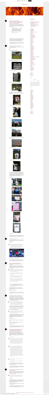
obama (16, 236)
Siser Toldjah (32, 63)
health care (22, 235)
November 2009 (32, 105)
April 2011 (31, 94)
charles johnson (12, 42)
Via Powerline (10, 242)
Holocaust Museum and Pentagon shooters (16, 24)
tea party (14, 43)
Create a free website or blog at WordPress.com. (20, 392)
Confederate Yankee (32, 35)
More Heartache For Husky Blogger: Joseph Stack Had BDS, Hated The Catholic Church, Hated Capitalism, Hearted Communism (15, 330)
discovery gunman (16, 42)
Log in (31, 73)
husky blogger (19, 42)
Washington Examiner (33, 68)
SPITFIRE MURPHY (24, 4)
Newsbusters (32, 55)
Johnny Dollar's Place (33, 47)
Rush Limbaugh (32, 62)
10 (22, 295)
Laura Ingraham (32, 49)
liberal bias (14, 260)
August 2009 (32, 107)
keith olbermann (13, 236)
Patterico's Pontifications (33, 59)
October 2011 (32, 90)
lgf (19, 292)
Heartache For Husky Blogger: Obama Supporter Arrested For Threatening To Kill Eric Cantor (15, 264)
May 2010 (31, 101)
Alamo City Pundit (32, 29)
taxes (19, 236)
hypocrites (21, 42)
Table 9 (31, 65)
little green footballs (11, 43)
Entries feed (32, 112)
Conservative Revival (32, 36)
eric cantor (15, 292)
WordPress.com (32, 75)
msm (15, 260)
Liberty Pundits (32, 50)
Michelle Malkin (32, 53)
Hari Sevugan (13, 286)
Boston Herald (32, 33)
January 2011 (32, 96)
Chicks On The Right (32, 34)
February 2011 (32, 95)
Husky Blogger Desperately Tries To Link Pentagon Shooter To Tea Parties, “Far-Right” (15, 296)
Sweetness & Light (32, 64)
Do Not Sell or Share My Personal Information (29, 392)
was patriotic (19, 240)
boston (14, 235)
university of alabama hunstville (17, 386)
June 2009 (32, 108)
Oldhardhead (32, 57)
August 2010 (32, 99)
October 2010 (32, 98)
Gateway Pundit (32, 42)
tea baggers (11, 386)
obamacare (18, 236)
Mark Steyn (32, 51)
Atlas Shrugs (32, 31)
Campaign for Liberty (19, 302)
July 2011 (31, 92)
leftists (12, 260)
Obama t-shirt (19, 383)
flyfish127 (31, 40)
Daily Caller (32, 38)
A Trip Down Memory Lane (13, 238)
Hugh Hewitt (32, 44)
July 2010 (31, 100)
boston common (16, 235)
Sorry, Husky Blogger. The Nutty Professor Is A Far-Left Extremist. (15, 370)
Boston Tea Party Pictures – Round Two (15, 45)
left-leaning (13, 371)
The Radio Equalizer (32, 66)
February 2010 (32, 103)
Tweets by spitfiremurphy (32, 19)
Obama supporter (17, 266)
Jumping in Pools (32, 48)
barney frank (12, 235)
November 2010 (32, 97)
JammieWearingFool (32, 46)
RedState (31, 61)
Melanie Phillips (32, 52)
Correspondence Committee (33, 37)
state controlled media (20, 260)
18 (22, 20)
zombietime (32, 70)
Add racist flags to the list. (13, 290)
